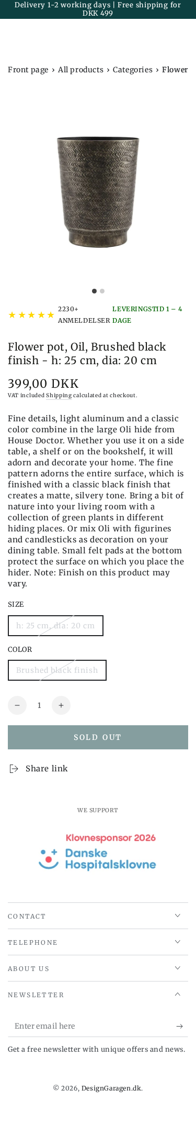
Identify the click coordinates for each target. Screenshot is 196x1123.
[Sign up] (182, 1026)
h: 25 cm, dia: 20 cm (55, 628)
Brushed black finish (57, 673)
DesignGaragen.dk (112, 1088)
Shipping (59, 395)
